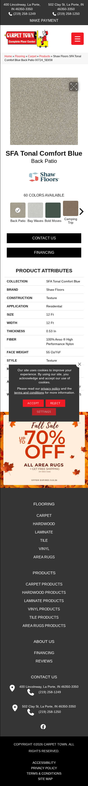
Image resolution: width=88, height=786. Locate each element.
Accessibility (44, 762)
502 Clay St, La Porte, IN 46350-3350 (49, 706)
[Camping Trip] (70, 208)
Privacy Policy (44, 768)
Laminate (44, 532)
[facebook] (43, 727)
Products (44, 56)
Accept (33, 403)
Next (81, 209)
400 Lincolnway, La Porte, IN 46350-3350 (49, 686)
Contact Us (44, 238)
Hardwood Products (44, 592)
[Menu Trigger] (77, 39)
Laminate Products (44, 601)
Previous (6, 209)
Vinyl (44, 549)
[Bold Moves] (53, 210)
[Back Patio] (18, 210)
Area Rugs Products (44, 626)
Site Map (45, 778)
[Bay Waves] (35, 210)
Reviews (44, 661)
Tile (44, 540)
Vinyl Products (44, 609)
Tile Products (44, 617)
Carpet (32, 56)
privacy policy (50, 388)
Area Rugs (44, 557)
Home (8, 56)
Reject (55, 403)
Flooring (20, 56)
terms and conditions (29, 392)
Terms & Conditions (44, 773)
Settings (44, 412)
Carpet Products (44, 584)
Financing (44, 252)
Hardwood (44, 524)
